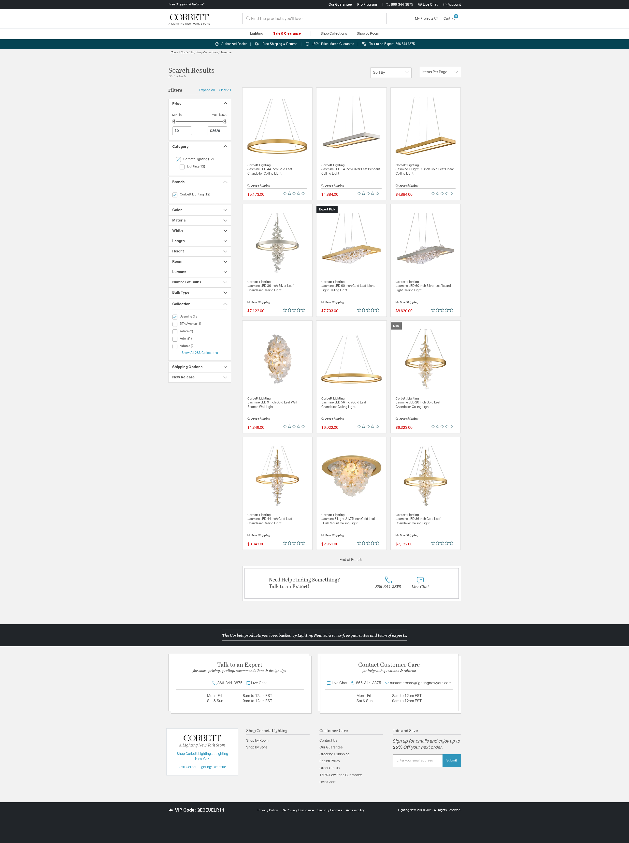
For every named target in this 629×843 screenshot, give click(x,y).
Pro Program (367, 4)
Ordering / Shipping (334, 754)
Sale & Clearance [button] (287, 33)
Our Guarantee (340, 4)
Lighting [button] (256, 33)
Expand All (207, 90)
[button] (452, 4)
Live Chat (430, 4)
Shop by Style (256, 747)
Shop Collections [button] (334, 33)
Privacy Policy (267, 810)
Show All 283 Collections (200, 353)
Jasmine (226, 52)
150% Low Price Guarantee (340, 775)
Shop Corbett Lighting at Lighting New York (202, 756)
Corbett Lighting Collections (199, 52)
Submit (451, 760)
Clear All (225, 90)
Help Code (327, 782)
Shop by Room (257, 740)
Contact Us (328, 740)
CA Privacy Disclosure (298, 810)
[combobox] (314, 18)
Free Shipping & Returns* (186, 4)
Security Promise (329, 810)
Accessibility (355, 810)
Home (174, 52)
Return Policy (329, 761)
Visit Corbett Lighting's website (202, 767)
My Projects (424, 18)
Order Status (329, 768)
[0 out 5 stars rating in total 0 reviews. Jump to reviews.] (295, 193)
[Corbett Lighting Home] (189, 18)
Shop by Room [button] (368, 33)
